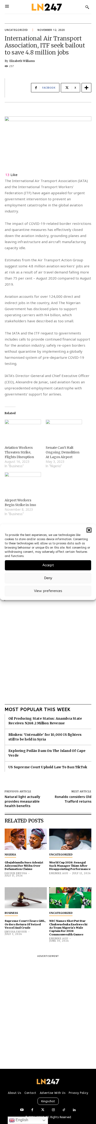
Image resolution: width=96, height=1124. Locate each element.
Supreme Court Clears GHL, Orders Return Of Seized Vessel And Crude (25, 924)
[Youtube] (22, 1110)
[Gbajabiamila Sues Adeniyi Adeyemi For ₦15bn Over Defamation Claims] (26, 839)
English (21, 1120)
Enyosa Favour (16, 931)
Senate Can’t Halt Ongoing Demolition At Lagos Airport (62, 452)
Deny (48, 578)
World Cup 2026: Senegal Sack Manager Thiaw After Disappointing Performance (70, 865)
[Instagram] (53, 1110)
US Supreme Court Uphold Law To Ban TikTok (47, 767)
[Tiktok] (64, 1110)
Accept (48, 565)
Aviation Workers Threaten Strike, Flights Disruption (19, 452)
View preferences (48, 591)
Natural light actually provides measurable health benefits (22, 801)
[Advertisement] (48, 649)
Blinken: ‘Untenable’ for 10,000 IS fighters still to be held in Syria (45, 737)
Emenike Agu (58, 873)
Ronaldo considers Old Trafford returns (73, 799)
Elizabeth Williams (22, 61)
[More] (86, 87)
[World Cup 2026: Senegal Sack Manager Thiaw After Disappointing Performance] (70, 839)
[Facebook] (32, 1110)
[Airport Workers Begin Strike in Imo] (23, 482)
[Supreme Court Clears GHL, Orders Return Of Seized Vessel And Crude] (26, 898)
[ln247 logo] (46, 7)
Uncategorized (16, 30)
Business (11, 913)
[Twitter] (43, 1110)
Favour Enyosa (16, 873)
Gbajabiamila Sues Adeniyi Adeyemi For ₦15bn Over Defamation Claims (24, 865)
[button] (89, 530)
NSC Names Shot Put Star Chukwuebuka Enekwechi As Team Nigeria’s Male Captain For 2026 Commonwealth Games (68, 927)
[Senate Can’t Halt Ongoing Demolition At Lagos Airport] (64, 430)
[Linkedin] (74, 1110)
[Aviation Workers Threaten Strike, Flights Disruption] (23, 430)
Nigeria (10, 854)
